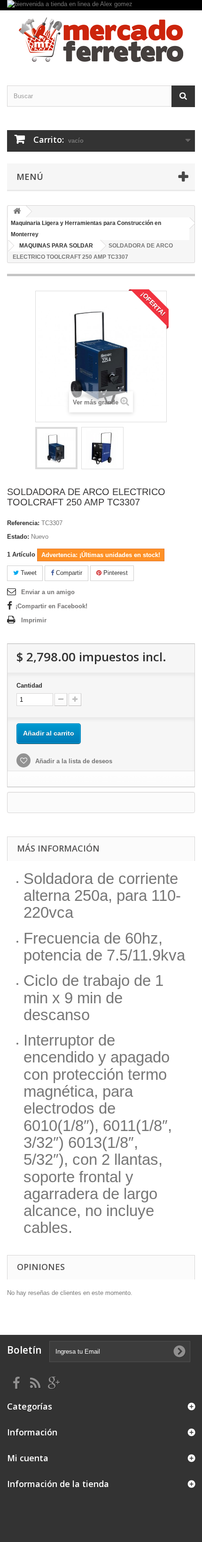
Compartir (68, 572)
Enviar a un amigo (48, 592)
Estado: (18, 536)
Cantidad (29, 685)
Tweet (28, 572)
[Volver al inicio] (17, 211)
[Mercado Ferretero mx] (101, 39)
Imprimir (34, 620)
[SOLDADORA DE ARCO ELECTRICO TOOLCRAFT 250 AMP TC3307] (56, 448)
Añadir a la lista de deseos (72, 761)
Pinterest (114, 572)
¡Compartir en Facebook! (51, 606)
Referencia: (23, 523)
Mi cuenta (27, 1458)
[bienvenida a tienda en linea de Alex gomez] (101, 5)
